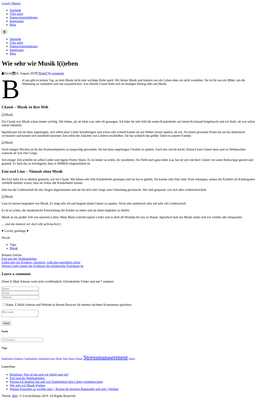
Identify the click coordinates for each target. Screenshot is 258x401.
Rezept (72, 358)
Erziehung (19, 358)
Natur (65, 358)
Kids (43, 73)
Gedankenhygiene (46, 358)
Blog (13, 24)
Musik (14, 248)
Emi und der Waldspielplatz (27, 378)
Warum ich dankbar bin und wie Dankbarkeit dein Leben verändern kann (56, 381)
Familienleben (30, 358)
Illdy (15, 396)
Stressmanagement (105, 357)
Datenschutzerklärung (23, 17)
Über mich (16, 14)
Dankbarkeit (7, 358)
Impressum (17, 21)
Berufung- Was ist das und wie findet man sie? (39, 374)
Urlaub (132, 358)
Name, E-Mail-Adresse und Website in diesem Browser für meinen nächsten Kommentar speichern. (69, 304)
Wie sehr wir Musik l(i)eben (27, 385)
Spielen (79, 358)
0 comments (56, 73)
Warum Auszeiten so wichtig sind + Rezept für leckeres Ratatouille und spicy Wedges (64, 389)
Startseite (15, 10)
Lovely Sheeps (11, 3)
